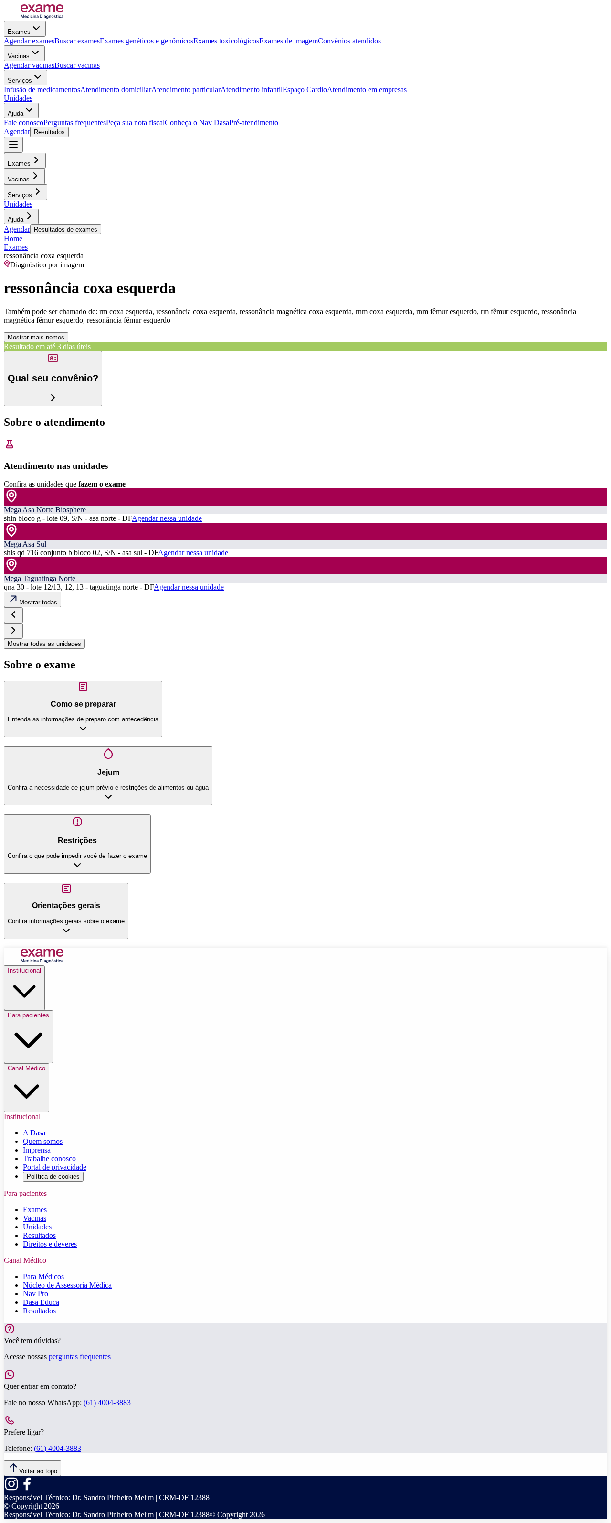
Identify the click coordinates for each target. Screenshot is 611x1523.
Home (13, 238)
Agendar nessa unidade (167, 518)
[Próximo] (13, 631)
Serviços (20, 80)
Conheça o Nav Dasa (197, 122)
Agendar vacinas (29, 65)
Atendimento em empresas (367, 89)
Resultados (49, 132)
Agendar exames (29, 41)
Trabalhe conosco (49, 1158)
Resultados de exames (65, 229)
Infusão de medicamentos (42, 89)
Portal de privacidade (54, 1167)
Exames (19, 31)
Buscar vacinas (77, 65)
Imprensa (37, 1150)
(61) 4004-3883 (107, 1402)
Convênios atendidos (349, 41)
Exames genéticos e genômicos (146, 41)
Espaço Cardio (305, 89)
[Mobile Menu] (13, 145)
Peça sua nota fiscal (135, 122)
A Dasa (34, 1133)
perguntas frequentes (80, 1357)
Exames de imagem (288, 41)
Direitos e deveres (50, 1244)
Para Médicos (43, 1276)
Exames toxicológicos (226, 41)
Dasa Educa (41, 1302)
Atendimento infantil (252, 89)
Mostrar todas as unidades (44, 643)
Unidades (18, 98)
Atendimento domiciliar (115, 89)
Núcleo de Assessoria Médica (67, 1285)
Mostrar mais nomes (36, 337)
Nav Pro (35, 1294)
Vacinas (19, 56)
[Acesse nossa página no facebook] (26, 1489)
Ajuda (15, 113)
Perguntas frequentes (74, 122)
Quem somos (43, 1141)
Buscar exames (77, 41)
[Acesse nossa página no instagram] (11, 1489)
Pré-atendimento (253, 122)
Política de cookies (53, 1176)
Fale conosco (23, 122)
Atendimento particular (186, 89)
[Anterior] (13, 615)
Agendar (17, 131)
